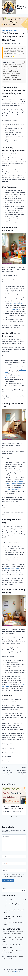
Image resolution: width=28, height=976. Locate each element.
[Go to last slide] (4, 801)
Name (5, 856)
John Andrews (7, 43)
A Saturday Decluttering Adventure (13, 68)
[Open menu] (25, 7)
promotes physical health (12, 568)
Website (5, 870)
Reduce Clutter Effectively (11, 71)
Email (5, 863)
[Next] (24, 801)
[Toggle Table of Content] (22, 62)
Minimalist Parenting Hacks (9, 30)
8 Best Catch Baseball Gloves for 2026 (15, 900)
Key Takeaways (8, 70)
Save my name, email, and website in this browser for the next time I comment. (14, 875)
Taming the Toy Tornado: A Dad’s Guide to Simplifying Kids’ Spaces (13, 65)
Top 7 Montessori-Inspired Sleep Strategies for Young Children (13, 939)
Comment (6, 836)
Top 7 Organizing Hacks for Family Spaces (21, 771)
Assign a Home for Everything (12, 73)
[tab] (11, 816)
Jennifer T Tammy (7, 937)
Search (4, 888)
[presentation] (14, 795)
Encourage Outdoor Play (10, 77)
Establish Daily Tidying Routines (12, 79)
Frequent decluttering (15, 303)
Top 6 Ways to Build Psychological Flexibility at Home (7, 771)
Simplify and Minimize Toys (11, 75)
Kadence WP (17, 971)
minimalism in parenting (11, 309)
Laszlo (3, 931)
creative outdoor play (15, 572)
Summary (6, 81)
